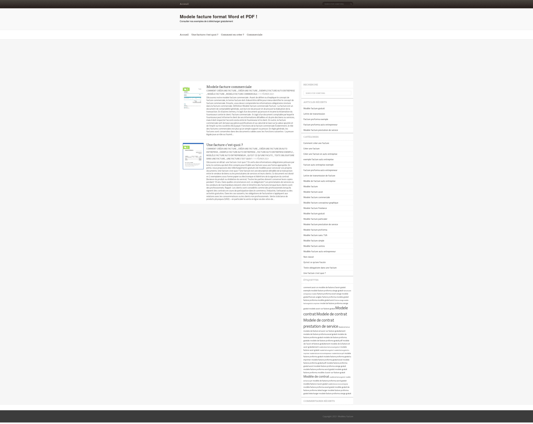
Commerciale (254, 34)
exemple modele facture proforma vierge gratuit (323, 290)
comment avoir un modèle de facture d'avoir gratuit (324, 287)
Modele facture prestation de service (320, 130)
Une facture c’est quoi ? (204, 34)
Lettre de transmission (314, 113)
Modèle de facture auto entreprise (319, 181)
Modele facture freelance (315, 208)
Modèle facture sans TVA (315, 235)
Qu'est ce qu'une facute (260, 155)
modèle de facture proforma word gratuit (329, 380)
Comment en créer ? (232, 34)
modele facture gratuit (327, 350)
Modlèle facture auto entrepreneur (226, 155)
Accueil (184, 34)
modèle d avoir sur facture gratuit (331, 372)
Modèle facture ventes (314, 246)
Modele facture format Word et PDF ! (218, 16)
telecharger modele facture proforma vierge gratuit (330, 393)
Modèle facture (216, 94)
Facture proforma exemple (315, 119)
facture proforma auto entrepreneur (320, 170)
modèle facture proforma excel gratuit (318, 387)
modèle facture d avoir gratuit (315, 383)
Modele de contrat (331, 314)
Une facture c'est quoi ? (239, 158)
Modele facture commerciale (229, 87)
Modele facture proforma (315, 229)
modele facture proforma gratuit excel (326, 359)
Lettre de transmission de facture (319, 175)
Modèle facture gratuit (314, 108)
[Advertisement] (266, 60)
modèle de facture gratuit (337, 377)
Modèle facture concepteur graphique (320, 202)
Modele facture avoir (313, 191)
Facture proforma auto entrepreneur (320, 124)
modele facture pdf (338, 353)
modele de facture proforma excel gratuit (320, 334)
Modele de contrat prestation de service (320, 323)
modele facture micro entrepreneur (321, 353)
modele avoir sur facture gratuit (322, 308)
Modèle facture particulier (315, 219)
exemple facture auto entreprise (277, 90)
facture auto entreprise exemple (275, 152)
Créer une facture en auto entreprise (320, 154)
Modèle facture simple (313, 240)
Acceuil (184, 4)
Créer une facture (247, 90)
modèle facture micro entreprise (338, 384)
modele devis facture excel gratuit (329, 347)
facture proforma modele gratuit (335, 296)
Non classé (308, 256)
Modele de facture (344, 327)
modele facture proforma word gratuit (319, 369)
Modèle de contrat (316, 376)
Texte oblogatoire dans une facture (320, 267)
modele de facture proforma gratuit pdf (326, 340)
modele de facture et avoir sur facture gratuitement (324, 330)
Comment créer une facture (221, 90)
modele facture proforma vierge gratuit (330, 366)
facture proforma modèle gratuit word (319, 300)
